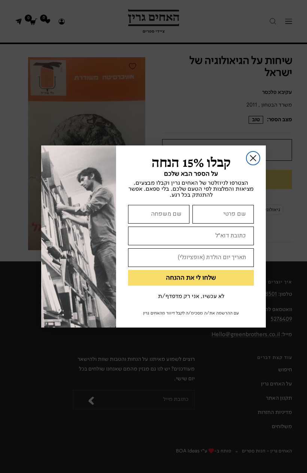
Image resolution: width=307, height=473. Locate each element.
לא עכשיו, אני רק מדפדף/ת (191, 297)
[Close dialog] (253, 158)
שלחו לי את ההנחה (191, 277)
